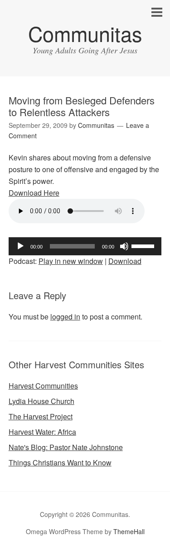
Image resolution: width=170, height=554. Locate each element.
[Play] (20, 246)
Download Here (34, 193)
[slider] (144, 245)
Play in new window (71, 261)
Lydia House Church (41, 401)
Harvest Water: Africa (42, 432)
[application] (85, 246)
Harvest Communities (43, 385)
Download (124, 261)
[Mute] (124, 246)
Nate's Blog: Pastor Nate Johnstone (66, 447)
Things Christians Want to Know (60, 462)
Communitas (85, 33)
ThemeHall (129, 531)
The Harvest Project (41, 416)
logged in (65, 316)
